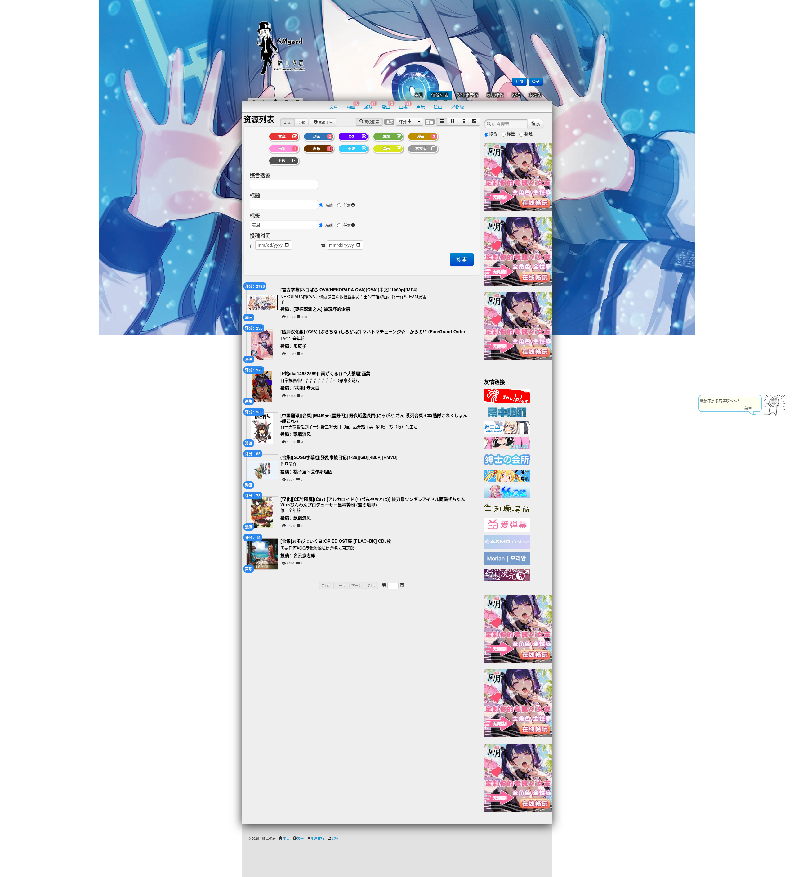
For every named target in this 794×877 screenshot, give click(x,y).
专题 (301, 122)
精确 (329, 205)
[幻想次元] (507, 574)
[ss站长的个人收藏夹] (507, 475)
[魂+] (507, 395)
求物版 (535, 95)
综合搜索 (260, 175)
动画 (353, 105)
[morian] (507, 558)
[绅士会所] (507, 459)
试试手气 (325, 122)
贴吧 (335, 838)
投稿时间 (260, 235)
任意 (347, 205)
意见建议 (495, 95)
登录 (535, 81)
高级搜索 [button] (371, 121)
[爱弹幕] (507, 524)
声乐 (420, 106)
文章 (333, 106)
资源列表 (439, 95)
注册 (519, 81)
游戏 (370, 105)
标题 (255, 195)
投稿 (516, 95)
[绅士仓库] (507, 427)
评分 (403, 121)
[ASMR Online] (507, 541)
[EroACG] (507, 442)
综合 (492, 133)
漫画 (387, 105)
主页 (418, 95)
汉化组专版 (467, 95)
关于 (300, 838)
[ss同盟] (507, 491)
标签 (255, 215)
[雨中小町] (507, 411)
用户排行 (317, 838)
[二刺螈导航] (507, 507)
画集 (405, 105)
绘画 (438, 106)
